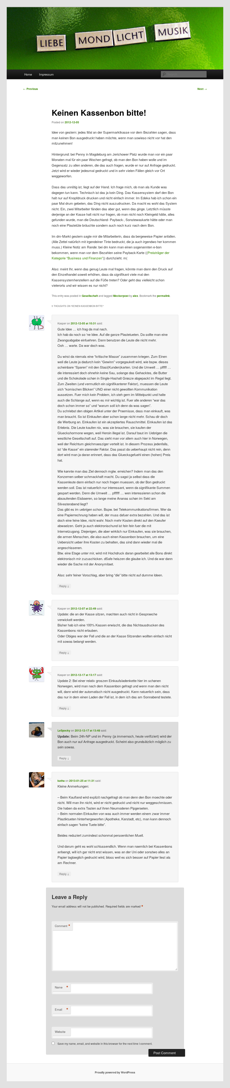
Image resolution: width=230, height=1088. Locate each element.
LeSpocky (64, 730)
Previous (30, 89)
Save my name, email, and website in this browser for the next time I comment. (105, 1043)
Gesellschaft (90, 296)
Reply (64, 586)
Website (60, 1031)
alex (135, 296)
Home (28, 74)
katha (61, 781)
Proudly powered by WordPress (115, 1072)
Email (61, 1009)
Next (202, 89)
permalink (163, 296)
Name (61, 987)
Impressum (46, 74)
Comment (62, 925)
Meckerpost (120, 296)
